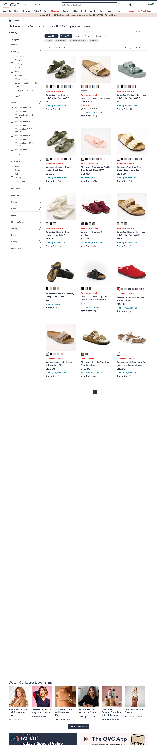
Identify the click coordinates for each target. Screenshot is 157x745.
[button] (131, 4)
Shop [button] (27, 5)
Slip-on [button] (94, 40)
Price (13, 208)
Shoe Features (17, 222)
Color (13, 215)
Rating (14, 241)
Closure (15, 161)
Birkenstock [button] (62, 40)
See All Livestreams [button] (78, 726)
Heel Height (16, 195)
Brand (15, 51)
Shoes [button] (49, 40)
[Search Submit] (116, 5)
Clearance (55, 11)
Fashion (75, 11)
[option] (78, 15)
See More (14, 96)
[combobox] (87, 5)
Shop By (14, 228)
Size (14, 102)
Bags (110, 11)
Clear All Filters (142, 31)
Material (15, 235)
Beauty (84, 11)
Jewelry (93, 11)
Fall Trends (25, 11)
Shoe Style (15, 188)
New (16, 11)
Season (14, 202)
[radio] (47, 86)
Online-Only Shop (40, 11)
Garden (65, 11)
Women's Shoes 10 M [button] (79, 40)
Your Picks (7, 11)
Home (117, 11)
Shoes (102, 11)
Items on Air (51, 5)
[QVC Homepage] (10, 20)
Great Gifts (16, 248)
